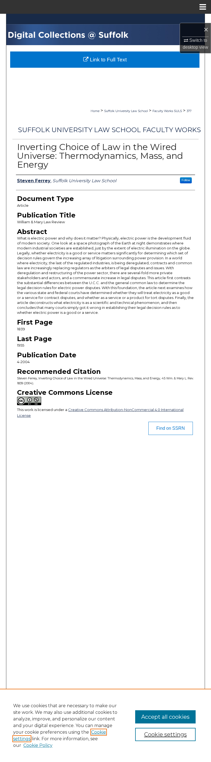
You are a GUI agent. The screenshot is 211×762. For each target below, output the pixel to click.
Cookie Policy (37, 745)
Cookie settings (165, 734)
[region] (105, 725)
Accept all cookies (165, 717)
